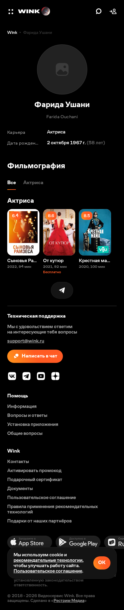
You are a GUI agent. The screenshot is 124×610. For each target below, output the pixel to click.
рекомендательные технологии (48, 560)
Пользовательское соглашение (48, 570)
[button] (11, 11)
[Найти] (98, 11)
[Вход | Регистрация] (113, 11)
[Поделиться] (62, 290)
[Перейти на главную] (55, 11)
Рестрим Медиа (69, 600)
